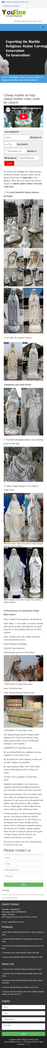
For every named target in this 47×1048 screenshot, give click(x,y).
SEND (23, 885)
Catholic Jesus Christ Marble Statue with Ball (21, 953)
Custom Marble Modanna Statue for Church (20, 987)
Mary (23, 77)
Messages (14, 77)
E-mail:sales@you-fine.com (16, 2)
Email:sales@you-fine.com (27, 21)
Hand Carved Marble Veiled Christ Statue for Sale (23, 957)
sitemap (27, 1044)
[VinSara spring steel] (23, 13)
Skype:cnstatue (12, 6)
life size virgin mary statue (11, 894)
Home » (5, 77)
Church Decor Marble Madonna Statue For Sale (22, 969)
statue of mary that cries (30, 894)
